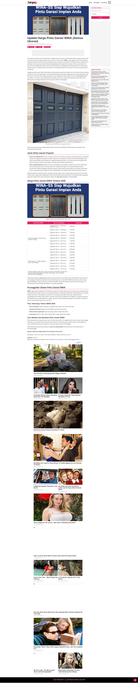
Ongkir (67, 680)
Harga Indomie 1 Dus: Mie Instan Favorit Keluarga (99, 125)
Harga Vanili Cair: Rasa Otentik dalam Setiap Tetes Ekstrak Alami (99, 102)
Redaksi (73, 680)
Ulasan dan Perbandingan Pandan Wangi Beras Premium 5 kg (100, 88)
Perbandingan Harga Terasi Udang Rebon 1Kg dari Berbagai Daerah (100, 91)
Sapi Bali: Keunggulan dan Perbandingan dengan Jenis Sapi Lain (99, 107)
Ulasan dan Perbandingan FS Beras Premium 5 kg (99, 122)
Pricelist (61, 680)
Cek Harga (104, 2)
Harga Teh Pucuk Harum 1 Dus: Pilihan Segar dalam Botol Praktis (99, 99)
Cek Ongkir (96, 2)
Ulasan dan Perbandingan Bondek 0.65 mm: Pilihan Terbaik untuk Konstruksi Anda (100, 95)
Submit (100, 17)
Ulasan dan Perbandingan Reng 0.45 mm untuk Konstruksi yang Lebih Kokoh (99, 84)
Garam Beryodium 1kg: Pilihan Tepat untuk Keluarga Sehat (99, 110)
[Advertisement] (100, 43)
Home (90, 2)
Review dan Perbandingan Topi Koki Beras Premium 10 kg (99, 77)
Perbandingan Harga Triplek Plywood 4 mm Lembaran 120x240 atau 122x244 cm (100, 73)
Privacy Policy (81, 680)
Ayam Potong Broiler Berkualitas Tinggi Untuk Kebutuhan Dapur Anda (99, 118)
